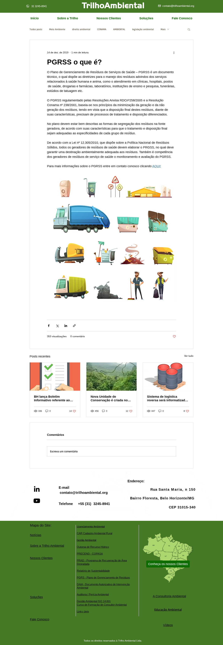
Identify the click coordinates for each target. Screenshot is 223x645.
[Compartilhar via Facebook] (48, 325)
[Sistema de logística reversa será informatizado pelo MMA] (168, 376)
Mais (163, 29)
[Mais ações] (174, 52)
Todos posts (36, 29)
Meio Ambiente (57, 29)
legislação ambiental (143, 29)
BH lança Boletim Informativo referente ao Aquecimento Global (52, 398)
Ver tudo (188, 355)
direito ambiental (81, 29)
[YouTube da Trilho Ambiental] (37, 501)
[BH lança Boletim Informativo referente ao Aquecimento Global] (55, 376)
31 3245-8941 (39, 6)
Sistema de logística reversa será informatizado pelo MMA (167, 398)
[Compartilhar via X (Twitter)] (57, 325)
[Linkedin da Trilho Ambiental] (37, 489)
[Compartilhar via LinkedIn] (65, 325)
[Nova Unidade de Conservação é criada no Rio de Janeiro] (111, 376)
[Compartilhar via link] (74, 325)
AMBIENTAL (119, 29)
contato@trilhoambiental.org (84, 493)
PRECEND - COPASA (90, 553)
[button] (189, 29)
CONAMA (101, 29)
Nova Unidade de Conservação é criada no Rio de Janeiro (109, 398)
